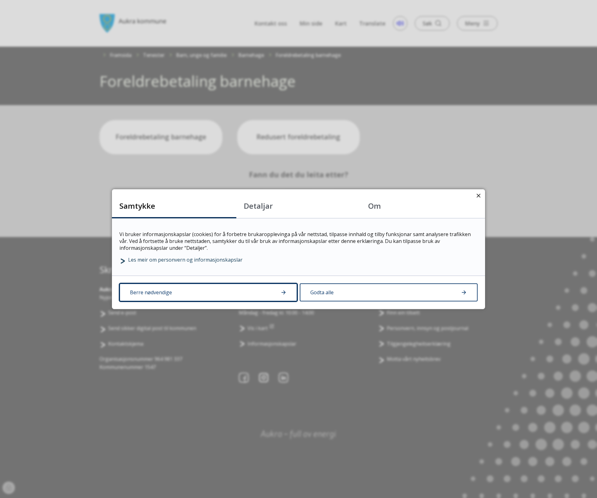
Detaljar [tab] (258, 206)
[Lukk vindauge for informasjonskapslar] (478, 196)
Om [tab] (374, 206)
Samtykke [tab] (137, 206)
